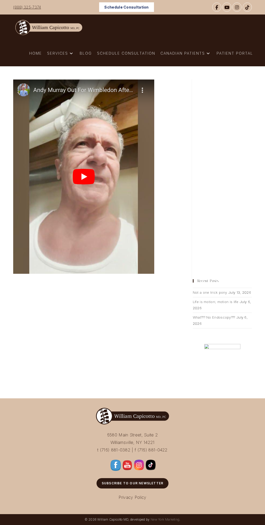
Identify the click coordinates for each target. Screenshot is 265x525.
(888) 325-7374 (27, 7)
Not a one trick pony (210, 292)
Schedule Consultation (126, 7)
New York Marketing (165, 519)
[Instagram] (236, 7)
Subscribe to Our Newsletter (132, 483)
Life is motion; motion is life (216, 302)
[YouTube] (226, 7)
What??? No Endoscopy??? (214, 317)
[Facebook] (216, 7)
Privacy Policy (132, 497)
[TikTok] (247, 7)
